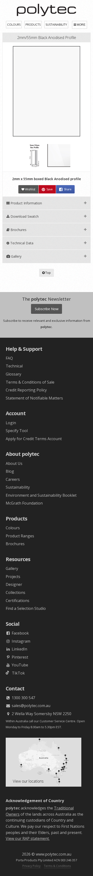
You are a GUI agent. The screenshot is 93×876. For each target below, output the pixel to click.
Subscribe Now (46, 309)
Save (49, 189)
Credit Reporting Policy (26, 390)
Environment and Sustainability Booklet (41, 495)
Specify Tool (17, 430)
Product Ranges (20, 536)
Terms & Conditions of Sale (30, 382)
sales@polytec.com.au (30, 705)
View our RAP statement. (28, 838)
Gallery (12, 568)
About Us (14, 463)
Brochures (15, 543)
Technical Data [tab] (21, 243)
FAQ (9, 358)
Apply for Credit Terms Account (34, 438)
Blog (10, 471)
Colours (13, 527)
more (81, 24)
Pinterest (19, 657)
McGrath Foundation (24, 503)
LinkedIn (19, 649)
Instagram (20, 641)
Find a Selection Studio (26, 608)
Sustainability (18, 487)
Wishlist (29, 189)
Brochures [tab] (18, 229)
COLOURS (14, 25)
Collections (15, 592)
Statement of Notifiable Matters (34, 398)
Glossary (13, 374)
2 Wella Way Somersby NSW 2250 (41, 713)
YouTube (19, 665)
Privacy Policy (31, 866)
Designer (14, 584)
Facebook (20, 633)
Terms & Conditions (57, 866)
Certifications (17, 600)
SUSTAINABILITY (56, 25)
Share (68, 189)
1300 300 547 (23, 697)
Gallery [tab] (15, 256)
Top (48, 273)
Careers (13, 479)
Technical (14, 366)
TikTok (17, 673)
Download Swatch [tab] (24, 216)
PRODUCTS (33, 25)
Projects (13, 576)
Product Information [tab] (26, 203)
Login (11, 422)
